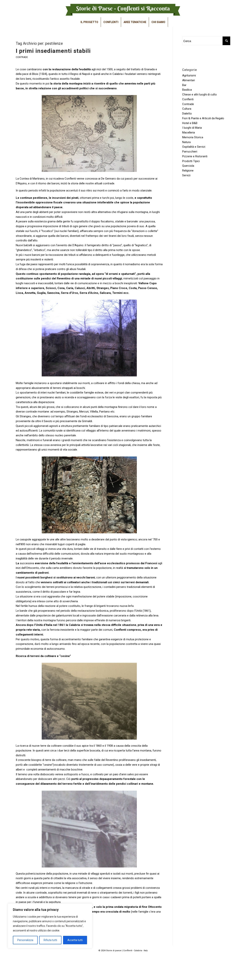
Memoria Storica (192, 137)
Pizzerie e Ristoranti (194, 156)
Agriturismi (189, 75)
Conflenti (188, 99)
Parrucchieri (189, 151)
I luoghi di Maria (192, 127)
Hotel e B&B (189, 123)
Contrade (22, 57)
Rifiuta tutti (50, 940)
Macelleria (188, 132)
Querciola (188, 165)
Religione (188, 170)
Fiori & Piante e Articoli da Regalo (203, 118)
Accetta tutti (75, 940)
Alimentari (188, 80)
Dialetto (187, 113)
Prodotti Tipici (191, 161)
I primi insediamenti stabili (53, 50)
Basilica (187, 89)
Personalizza (25, 940)
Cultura (186, 108)
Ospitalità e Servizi (193, 146)
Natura (186, 142)
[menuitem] (89, 22)
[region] (50, 925)
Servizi (186, 175)
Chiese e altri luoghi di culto (199, 94)
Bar (184, 85)
